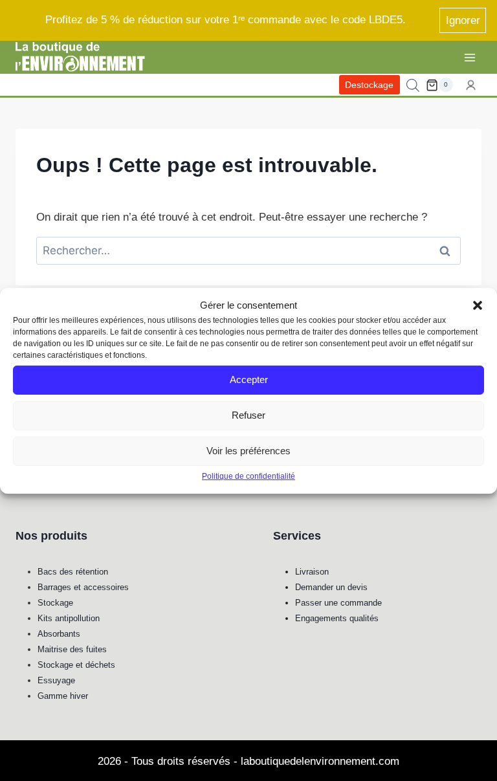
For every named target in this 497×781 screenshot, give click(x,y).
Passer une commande (338, 603)
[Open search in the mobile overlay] (412, 85)
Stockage (55, 603)
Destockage (369, 85)
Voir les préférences (248, 450)
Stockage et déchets (76, 665)
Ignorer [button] (463, 20)
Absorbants (59, 634)
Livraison (312, 572)
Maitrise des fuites (72, 649)
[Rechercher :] (248, 251)
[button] (477, 304)
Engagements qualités (337, 618)
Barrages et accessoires (83, 587)
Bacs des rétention (73, 572)
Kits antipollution (69, 618)
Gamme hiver (63, 696)
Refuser (248, 415)
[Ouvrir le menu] (469, 57)
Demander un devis (331, 587)
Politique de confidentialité (248, 475)
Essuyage (56, 680)
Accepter (249, 379)
